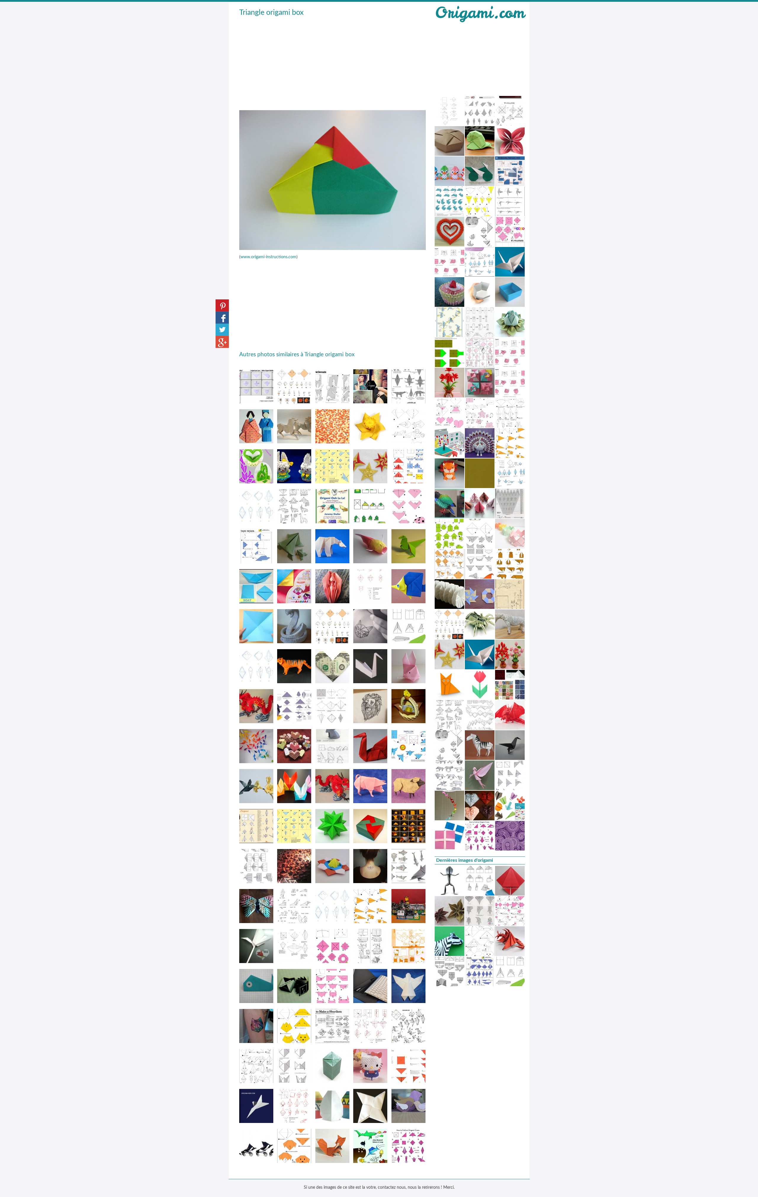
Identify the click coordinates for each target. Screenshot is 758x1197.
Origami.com (480, 12)
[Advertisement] (332, 62)
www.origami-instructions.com (268, 257)
